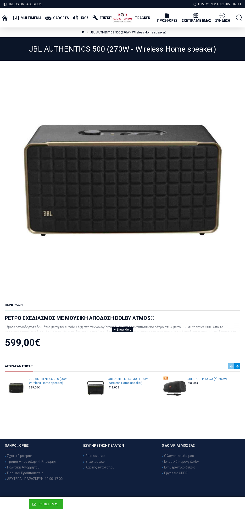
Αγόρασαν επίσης (19, 366)
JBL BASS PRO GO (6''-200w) (207, 379)
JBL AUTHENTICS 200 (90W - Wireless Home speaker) (48, 381)
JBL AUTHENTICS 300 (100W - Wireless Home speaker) (129, 381)
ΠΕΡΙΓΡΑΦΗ (14, 305)
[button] (231, 366)
